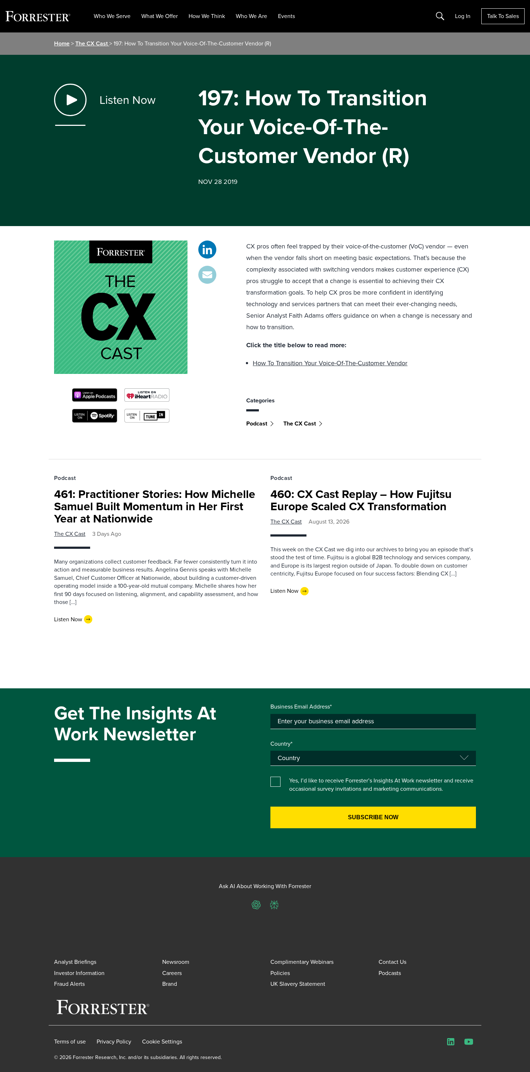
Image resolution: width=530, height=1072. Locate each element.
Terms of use (70, 1042)
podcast (256, 423)
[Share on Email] (207, 275)
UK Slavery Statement (297, 984)
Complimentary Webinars (302, 962)
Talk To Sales (503, 16)
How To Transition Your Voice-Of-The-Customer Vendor (330, 363)
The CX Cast (92, 43)
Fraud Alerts (69, 984)
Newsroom (175, 962)
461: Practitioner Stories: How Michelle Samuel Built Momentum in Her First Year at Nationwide (154, 506)
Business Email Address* (301, 707)
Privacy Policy (114, 1042)
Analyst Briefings (75, 962)
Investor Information (79, 973)
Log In (463, 16)
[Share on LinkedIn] (207, 250)
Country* (281, 744)
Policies (280, 973)
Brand (169, 984)
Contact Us (392, 962)
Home (62, 43)
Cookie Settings (162, 1042)
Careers (172, 973)
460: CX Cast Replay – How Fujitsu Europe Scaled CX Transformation (361, 500)
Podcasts (390, 973)
